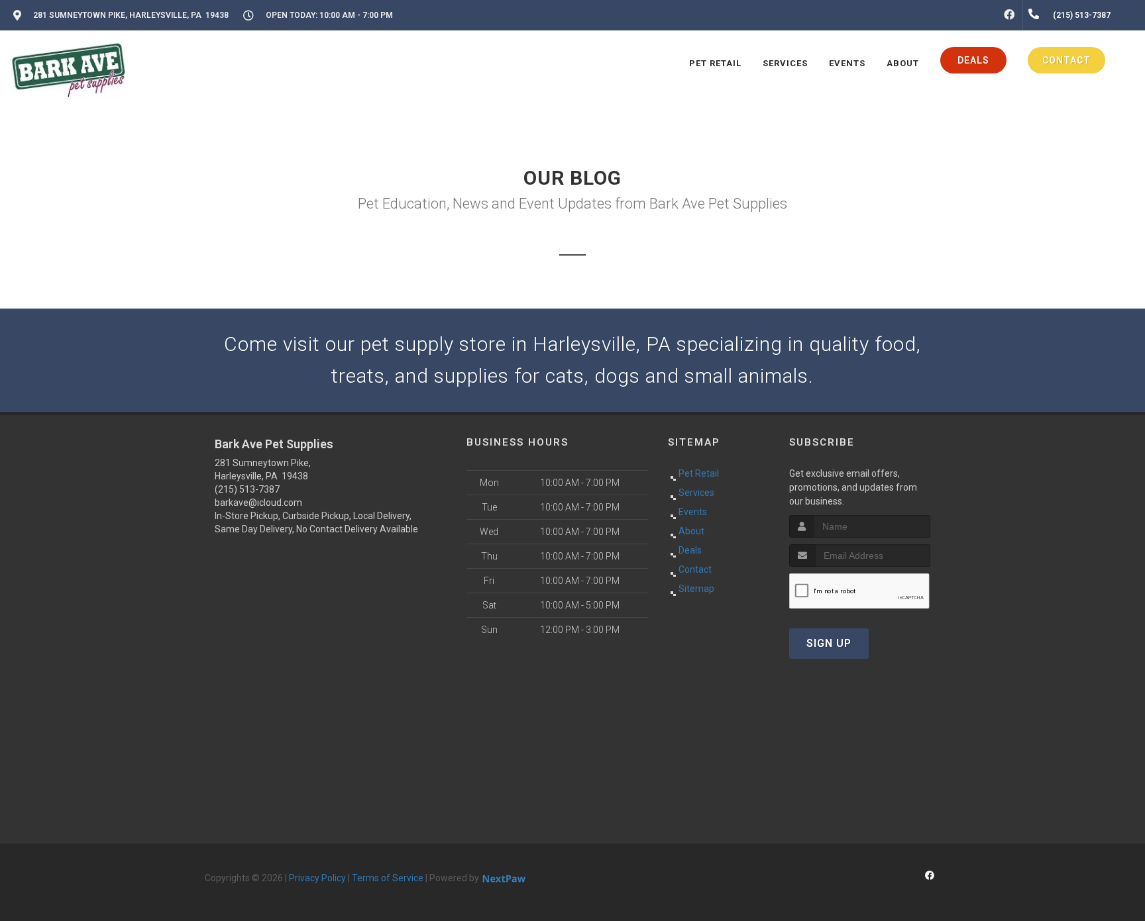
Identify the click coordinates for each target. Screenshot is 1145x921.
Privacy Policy (317, 878)
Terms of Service (387, 878)
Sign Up (828, 643)
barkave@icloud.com (258, 502)
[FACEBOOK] (1009, 15)
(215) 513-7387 (247, 489)
